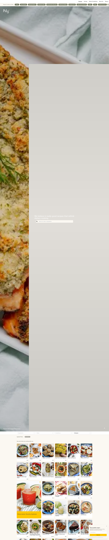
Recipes (80, 1)
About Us (101, 1)
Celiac (17, 4)
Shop (106, 1)
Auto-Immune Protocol (82, 4)
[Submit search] (37, 221)
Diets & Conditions (93, 1)
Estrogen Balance (32, 4)
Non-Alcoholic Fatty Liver (52, 4)
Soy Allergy (27, 436)
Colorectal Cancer (102, 4)
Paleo (95, 4)
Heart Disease (23, 4)
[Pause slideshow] (104, 428)
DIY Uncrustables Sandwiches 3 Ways (15, 428)
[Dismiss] (106, 526)
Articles (85, 1)
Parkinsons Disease (63, 4)
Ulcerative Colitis (41, 4)
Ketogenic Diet (72, 4)
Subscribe (98, 534)
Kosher (90, 4)
